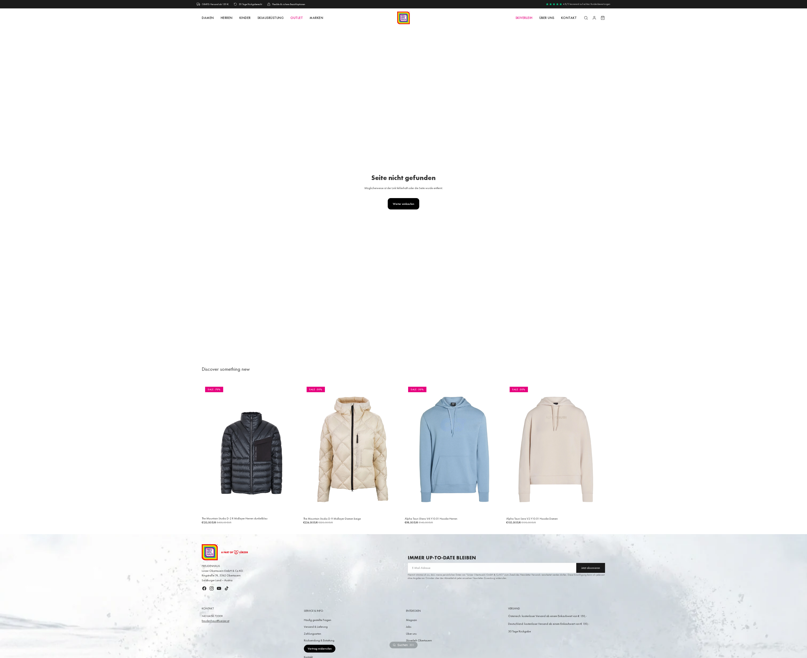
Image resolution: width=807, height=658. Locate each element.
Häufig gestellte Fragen (317, 620)
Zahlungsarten (312, 633)
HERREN (227, 18)
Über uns (546, 18)
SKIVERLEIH (524, 18)
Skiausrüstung (270, 18)
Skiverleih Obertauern (419, 640)
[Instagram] (211, 588)
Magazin (411, 620)
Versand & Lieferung (316, 627)
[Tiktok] (226, 588)
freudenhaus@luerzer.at (215, 621)
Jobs (408, 627)
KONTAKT (569, 18)
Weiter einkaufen (403, 204)
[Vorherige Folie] (208, 449)
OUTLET (296, 18)
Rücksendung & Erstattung (319, 640)
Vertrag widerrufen (320, 648)
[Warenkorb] (602, 17)
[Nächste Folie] (294, 449)
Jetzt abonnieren (590, 568)
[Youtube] (219, 588)
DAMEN (208, 18)
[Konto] (594, 17)
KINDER (245, 18)
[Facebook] (204, 588)
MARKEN (316, 18)
